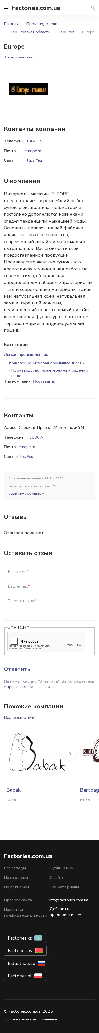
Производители (41, 24)
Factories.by (20, 951)
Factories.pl (20, 976)
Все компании (19, 717)
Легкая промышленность (28, 354)
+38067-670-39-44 (45, 437)
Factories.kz (20, 938)
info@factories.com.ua (69, 900)
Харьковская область (30, 32)
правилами (17, 687)
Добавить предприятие (63, 911)
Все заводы (15, 868)
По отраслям (16, 877)
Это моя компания (19, 57)
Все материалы (64, 887)
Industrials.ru (21, 963)
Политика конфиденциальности (25, 912)
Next (69, 753)
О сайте (57, 877)
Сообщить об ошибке (27, 494)
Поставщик (44, 381)
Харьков (66, 32)
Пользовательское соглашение (30, 1019)
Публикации (62, 868)
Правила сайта (18, 900)
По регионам (16, 887)
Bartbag (89, 790)
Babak (13, 790)
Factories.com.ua (36, 8)
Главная (11, 24)
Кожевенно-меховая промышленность (46, 363)
